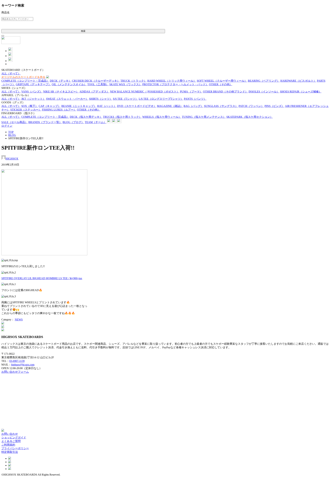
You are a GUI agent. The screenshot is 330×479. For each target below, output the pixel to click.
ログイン (6, 125)
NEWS (19, 319)
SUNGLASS (221, 106)
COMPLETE (25, 80)
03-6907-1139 (17, 361)
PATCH (251, 106)
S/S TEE (125, 98)
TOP (11, 131)
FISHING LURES (59, 109)
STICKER (25, 109)
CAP (50, 106)
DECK (60, 80)
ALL (11, 73)
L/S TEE (161, 98)
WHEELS (161, 116)
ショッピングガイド (13, 437)
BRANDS (45, 122)
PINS (274, 106)
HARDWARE (298, 80)
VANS (31, 91)
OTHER (220, 84)
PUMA (191, 91)
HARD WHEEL (171, 80)
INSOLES (264, 91)
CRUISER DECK (96, 80)
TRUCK (133, 80)
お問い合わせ (9, 433)
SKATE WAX (125, 84)
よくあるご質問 (11, 441)
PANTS (195, 98)
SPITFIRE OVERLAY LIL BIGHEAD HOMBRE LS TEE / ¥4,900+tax (41, 278)
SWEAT (67, 98)
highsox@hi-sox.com (22, 364)
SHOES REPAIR (300, 91)
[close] (2, 35)
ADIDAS (94, 91)
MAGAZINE (170, 106)
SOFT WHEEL (222, 80)
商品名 (5, 12)
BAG (193, 106)
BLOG (73, 122)
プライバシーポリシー (15, 448)
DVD (136, 106)
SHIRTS (100, 98)
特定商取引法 (9, 451)
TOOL (98, 84)
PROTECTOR (175, 84)
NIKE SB (61, 91)
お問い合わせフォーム (15, 371)
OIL (69, 84)
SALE (14, 122)
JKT (33, 98)
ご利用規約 (8, 444)
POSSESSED (163, 91)
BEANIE (78, 106)
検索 (83, 31)
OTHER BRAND (225, 91)
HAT (106, 106)
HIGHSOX (12, 158)
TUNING (204, 116)
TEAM (95, 122)
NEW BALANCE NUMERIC (128, 91)
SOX (29, 106)
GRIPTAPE (33, 84)
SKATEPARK (249, 116)
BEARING (264, 80)
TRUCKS (122, 116)
